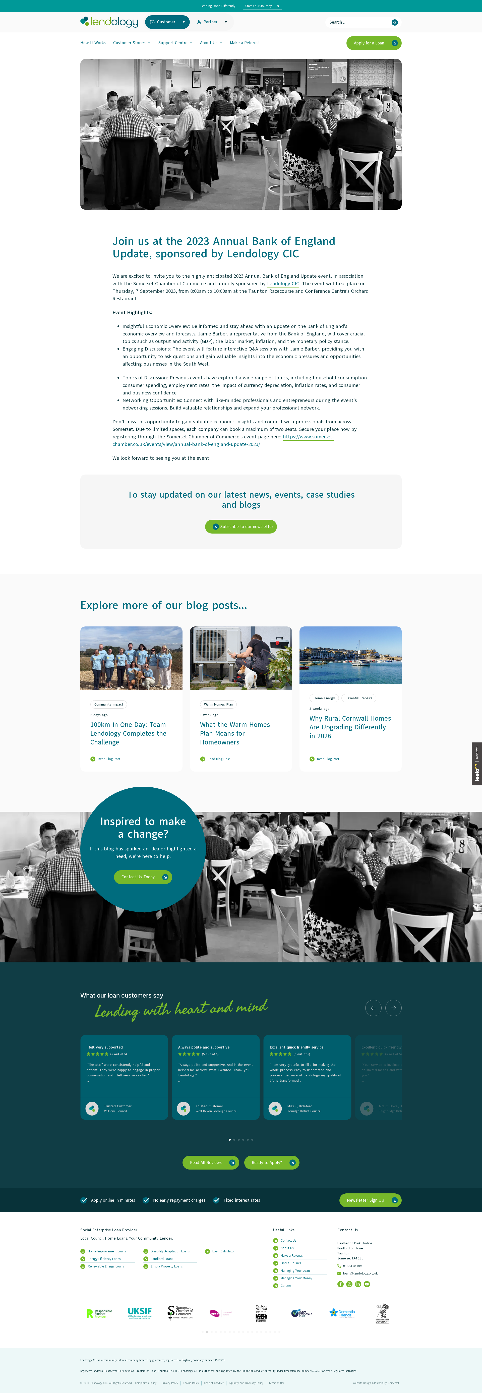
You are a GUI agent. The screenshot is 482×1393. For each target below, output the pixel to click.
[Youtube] (367, 1284)
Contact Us (347, 1230)
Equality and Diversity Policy (246, 1383)
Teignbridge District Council (398, 1111)
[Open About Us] (220, 42)
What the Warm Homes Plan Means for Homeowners (235, 733)
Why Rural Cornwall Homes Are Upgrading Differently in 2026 (350, 727)
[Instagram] (349, 1284)
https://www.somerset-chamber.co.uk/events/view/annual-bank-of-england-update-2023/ (223, 440)
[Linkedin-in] (358, 1284)
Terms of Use (276, 1383)
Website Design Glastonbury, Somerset (376, 1383)
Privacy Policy (170, 1383)
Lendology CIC (283, 283)
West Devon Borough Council (216, 1111)
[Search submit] (395, 22)
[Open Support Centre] (191, 42)
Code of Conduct (214, 1383)
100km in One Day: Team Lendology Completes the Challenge (128, 733)
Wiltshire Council (115, 1111)
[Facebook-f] (340, 1284)
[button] (373, 1008)
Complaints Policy (145, 1383)
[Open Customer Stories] (149, 42)
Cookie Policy (191, 1383)
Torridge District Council (304, 1111)
